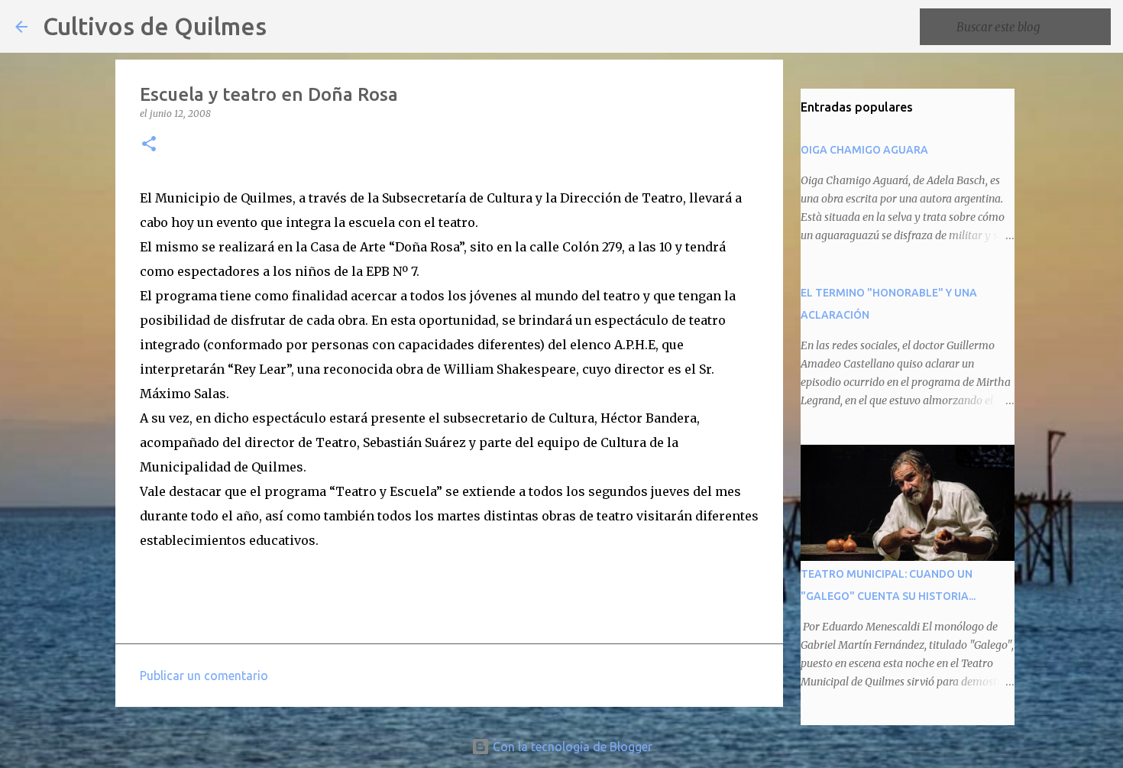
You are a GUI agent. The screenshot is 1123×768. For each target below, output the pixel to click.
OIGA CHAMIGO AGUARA (864, 150)
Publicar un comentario (204, 675)
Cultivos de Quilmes (155, 26)
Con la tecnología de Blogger (571, 746)
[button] (149, 144)
